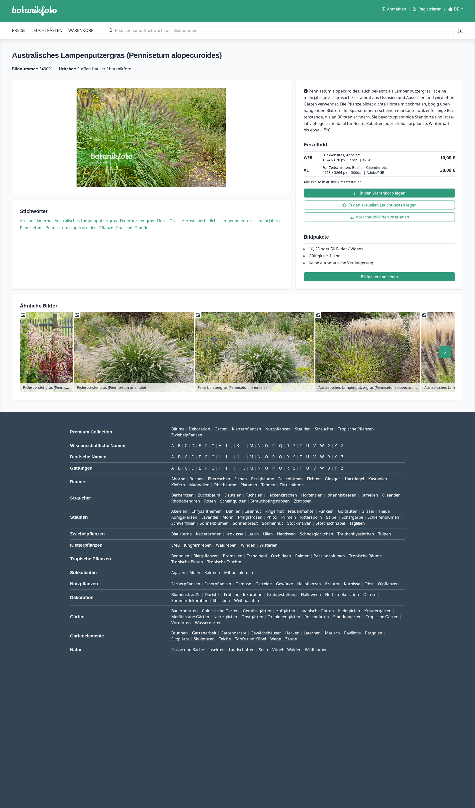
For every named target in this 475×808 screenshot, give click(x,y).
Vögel (277, 649)
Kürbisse (352, 584)
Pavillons (352, 633)
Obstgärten (252, 616)
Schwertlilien (183, 523)
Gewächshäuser (266, 633)
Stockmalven (299, 523)
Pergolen (373, 633)
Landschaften (242, 649)
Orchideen (281, 556)
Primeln (288, 517)
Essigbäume (262, 479)
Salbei (331, 517)
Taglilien (357, 523)
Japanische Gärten (316, 610)
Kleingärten (349, 610)
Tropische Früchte (224, 562)
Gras (174, 220)
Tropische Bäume (365, 556)
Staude (141, 227)
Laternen (312, 633)
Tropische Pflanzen (356, 429)
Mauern (332, 633)
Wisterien (269, 545)
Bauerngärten (184, 610)
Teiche (225, 639)
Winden (248, 545)
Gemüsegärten (257, 610)
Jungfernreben (198, 545)
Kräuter (332, 584)
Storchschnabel (330, 523)
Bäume (178, 429)
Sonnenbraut (245, 523)
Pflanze (106, 227)
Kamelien (369, 495)
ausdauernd (40, 220)
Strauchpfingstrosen (270, 501)
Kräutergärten (377, 610)
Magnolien (199, 485)
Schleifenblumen (383, 517)
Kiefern (178, 485)
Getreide (263, 584)
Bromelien (232, 556)
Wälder (294, 649)
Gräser (368, 511)
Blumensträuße (185, 594)
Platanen (248, 485)
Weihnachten (246, 600)
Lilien (268, 534)
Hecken (292, 633)
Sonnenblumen (214, 523)
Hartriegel (354, 479)
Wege (275, 639)
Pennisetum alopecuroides (71, 227)
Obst (369, 584)
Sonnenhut (272, 523)
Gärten (221, 429)
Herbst (188, 220)
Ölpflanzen (388, 584)
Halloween (311, 594)
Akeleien (179, 511)
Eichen (240, 479)
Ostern (370, 594)
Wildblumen (316, 649)
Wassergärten (208, 622)
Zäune (291, 639)
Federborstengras (137, 220)
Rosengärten (316, 616)
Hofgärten (285, 610)
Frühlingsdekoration (243, 594)
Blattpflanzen (206, 556)
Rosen (210, 501)
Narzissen (286, 534)
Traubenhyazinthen (355, 534)
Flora (162, 220)
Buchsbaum (209, 495)
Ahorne (178, 479)
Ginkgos (333, 479)
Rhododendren (185, 501)
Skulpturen (204, 639)
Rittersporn (311, 517)
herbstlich (206, 220)
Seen (263, 649)
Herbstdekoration (342, 594)
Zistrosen (303, 501)
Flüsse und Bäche (187, 649)
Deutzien (232, 495)
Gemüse (243, 584)
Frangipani (257, 556)
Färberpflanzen (185, 584)
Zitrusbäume (292, 485)
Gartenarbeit (204, 633)
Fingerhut (274, 511)
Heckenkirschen (282, 495)
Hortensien (311, 495)
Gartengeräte (233, 633)
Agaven (178, 572)
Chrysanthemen (206, 511)
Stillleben (221, 600)
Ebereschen (219, 479)
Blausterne (181, 534)
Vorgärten (181, 622)
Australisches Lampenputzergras (86, 220)
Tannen (268, 485)
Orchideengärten (284, 616)
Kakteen (212, 572)
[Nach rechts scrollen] (445, 352)
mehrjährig (269, 220)
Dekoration (199, 429)
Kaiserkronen (208, 534)
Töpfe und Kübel (250, 639)
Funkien (326, 511)
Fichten (314, 479)
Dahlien (233, 511)
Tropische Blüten (187, 562)
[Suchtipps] (460, 30)
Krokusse (234, 534)
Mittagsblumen (238, 572)
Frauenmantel (301, 511)
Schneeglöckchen (316, 534)
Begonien (180, 556)
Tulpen (384, 534)
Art (23, 220)
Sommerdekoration (189, 600)
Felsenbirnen (290, 479)
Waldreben (226, 545)
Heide (384, 511)
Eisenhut (253, 511)
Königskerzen (184, 517)
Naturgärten (225, 616)
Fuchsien (254, 495)
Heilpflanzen (309, 584)
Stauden (303, 429)
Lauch (253, 534)
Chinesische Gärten (220, 610)
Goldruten (347, 511)
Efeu (175, 545)
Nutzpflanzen (278, 429)
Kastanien (377, 479)
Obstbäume (225, 485)
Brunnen (179, 633)
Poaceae (124, 227)
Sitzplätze (180, 639)
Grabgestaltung (282, 594)
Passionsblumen (329, 556)
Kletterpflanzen (246, 429)
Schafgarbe (352, 517)
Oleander (391, 495)
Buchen (197, 479)
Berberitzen (182, 495)
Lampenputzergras (237, 220)
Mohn (228, 517)
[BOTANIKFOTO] (34, 11)
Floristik (212, 594)
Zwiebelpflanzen (186, 435)
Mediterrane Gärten (190, 616)
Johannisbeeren (341, 495)
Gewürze (284, 584)
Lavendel (209, 517)
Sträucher (324, 429)
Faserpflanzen (217, 584)
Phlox (272, 517)
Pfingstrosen (250, 517)
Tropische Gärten (382, 616)
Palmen (302, 556)
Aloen (195, 572)
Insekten (216, 649)
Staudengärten (347, 616)
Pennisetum (31, 227)
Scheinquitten (233, 501)
